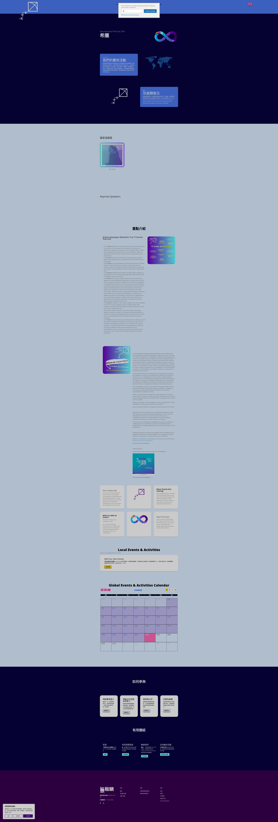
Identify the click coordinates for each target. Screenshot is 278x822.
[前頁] (102, 590)
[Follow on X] (103, 803)
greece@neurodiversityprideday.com (144, 440)
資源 (105, 754)
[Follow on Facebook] (100, 803)
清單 (176, 589)
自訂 (9, 816)
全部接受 (28, 816)
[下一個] (105, 590)
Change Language (150, 11)
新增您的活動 (164, 754)
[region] (19, 811)
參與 (250, 4)
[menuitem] (118, 4)
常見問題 (125, 754)
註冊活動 (108, 567)
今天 (109, 589)
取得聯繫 (144, 756)
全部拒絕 (18, 816)
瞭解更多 (106, 710)
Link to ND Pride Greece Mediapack (141, 477)
